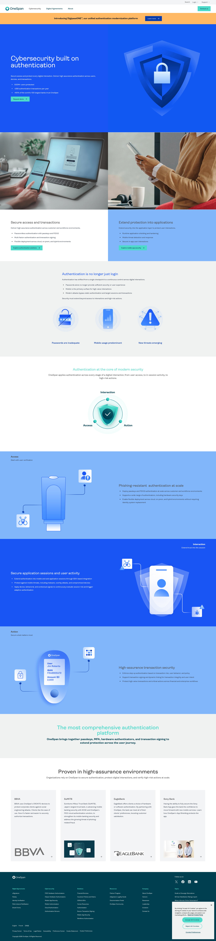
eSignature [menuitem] (15, 893)
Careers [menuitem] (144, 897)
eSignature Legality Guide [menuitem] (118, 897)
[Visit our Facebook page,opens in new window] (184, 882)
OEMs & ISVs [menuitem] (81, 900)
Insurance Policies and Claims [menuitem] (86, 897)
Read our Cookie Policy (195, 915)
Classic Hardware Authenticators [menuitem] (55, 897)
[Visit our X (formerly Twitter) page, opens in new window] (178, 882)
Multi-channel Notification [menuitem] (20, 904)
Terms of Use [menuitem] (28, 931)
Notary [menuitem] (14, 897)
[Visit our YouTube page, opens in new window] (197, 882)
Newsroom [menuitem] (145, 900)
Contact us (204, 9)
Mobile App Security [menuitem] (51, 900)
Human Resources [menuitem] (83, 904)
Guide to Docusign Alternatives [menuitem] (184, 893)
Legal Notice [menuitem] (37, 931)
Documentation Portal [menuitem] (117, 900)
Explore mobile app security (131, 248)
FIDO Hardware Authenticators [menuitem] (54, 893)
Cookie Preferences (86, 931)
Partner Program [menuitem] (115, 893)
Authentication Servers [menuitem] (52, 911)
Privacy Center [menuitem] (17, 931)
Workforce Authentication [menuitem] (85, 918)
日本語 (27, 925)
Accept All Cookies (192, 920)
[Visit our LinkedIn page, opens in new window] (191, 882)
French (21, 925)
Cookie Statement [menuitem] (72, 931)
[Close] (211, 905)
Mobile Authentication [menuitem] (52, 904)
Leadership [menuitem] (145, 904)
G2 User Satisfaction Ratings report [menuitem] (186, 897)
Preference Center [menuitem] (59, 931)
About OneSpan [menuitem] (147, 893)
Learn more (152, 18)
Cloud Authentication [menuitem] (51, 907)
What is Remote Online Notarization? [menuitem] (186, 900)
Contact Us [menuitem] (145, 911)
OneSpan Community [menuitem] (116, 904)
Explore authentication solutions (25, 248)
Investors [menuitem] (145, 907)
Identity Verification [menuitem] (18, 900)
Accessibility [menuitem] (47, 931)
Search (187, 2)
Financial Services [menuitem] (82, 893)
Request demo (18, 99)
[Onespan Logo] (14, 9)
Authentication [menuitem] (82, 907)
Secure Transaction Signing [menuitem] (85, 911)
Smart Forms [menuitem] (16, 907)
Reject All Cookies (192, 926)
